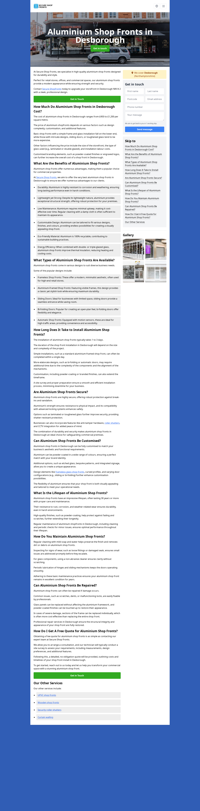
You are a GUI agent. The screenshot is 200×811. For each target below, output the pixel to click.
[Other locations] (157, 6)
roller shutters (112, 422)
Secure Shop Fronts (46, 177)
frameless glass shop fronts (70, 471)
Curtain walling (45, 717)
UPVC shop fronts (47, 695)
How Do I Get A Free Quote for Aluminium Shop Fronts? (140, 216)
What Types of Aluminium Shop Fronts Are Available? (141, 164)
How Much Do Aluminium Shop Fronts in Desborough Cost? (141, 148)
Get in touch (100, 48)
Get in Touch (77, 99)
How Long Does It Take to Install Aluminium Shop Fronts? (141, 171)
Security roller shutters (49, 709)
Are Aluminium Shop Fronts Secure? (143, 177)
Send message (144, 129)
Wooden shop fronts (48, 702)
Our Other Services (135, 222)
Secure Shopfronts (51, 88)
